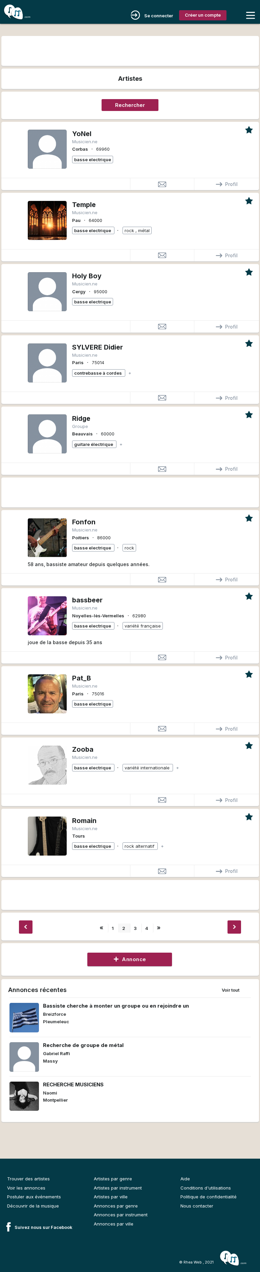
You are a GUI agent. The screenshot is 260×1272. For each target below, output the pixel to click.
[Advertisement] (130, 50)
